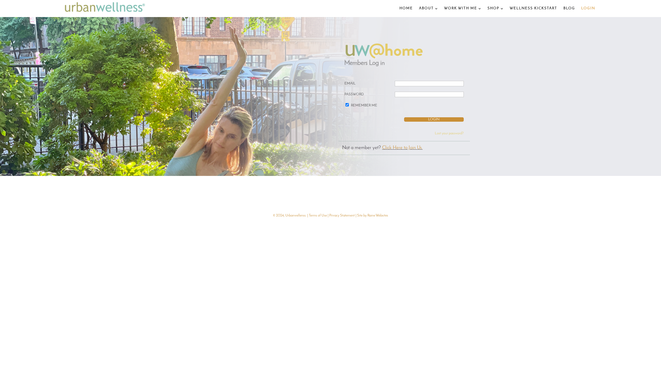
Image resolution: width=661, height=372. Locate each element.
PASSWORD (354, 94)
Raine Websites (377, 216)
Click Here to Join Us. (402, 147)
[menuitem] (406, 8)
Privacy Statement (342, 216)
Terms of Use (318, 216)
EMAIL (350, 84)
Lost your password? (449, 133)
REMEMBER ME (364, 105)
